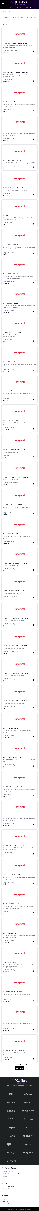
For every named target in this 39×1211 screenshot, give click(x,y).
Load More (19, 1068)
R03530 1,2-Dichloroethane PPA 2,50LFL (15, 590)
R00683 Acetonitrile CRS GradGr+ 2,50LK (15, 43)
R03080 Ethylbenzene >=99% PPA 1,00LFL (15, 449)
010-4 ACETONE (8, 131)
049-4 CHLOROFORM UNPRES (12, 874)
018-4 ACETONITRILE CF (10, 362)
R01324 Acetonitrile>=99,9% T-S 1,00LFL (15, 160)
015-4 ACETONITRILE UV (10, 244)
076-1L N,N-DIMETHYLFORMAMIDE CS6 (15, 1050)
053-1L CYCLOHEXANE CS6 (11, 904)
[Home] (19, 1081)
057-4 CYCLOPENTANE (9, 962)
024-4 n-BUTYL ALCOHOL (10, 420)
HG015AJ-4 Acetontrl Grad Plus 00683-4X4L (16, 72)
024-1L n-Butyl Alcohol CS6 (11, 391)
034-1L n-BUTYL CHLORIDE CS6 (12, 504)
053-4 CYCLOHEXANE (9, 933)
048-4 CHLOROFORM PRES (11, 816)
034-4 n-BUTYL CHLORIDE (10, 534)
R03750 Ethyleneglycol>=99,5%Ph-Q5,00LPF (16, 673)
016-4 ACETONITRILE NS (10, 274)
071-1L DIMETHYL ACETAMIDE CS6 (13, 992)
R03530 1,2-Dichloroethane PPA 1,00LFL (15, 563)
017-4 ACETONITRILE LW (10, 303)
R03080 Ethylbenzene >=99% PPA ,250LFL (15, 477)
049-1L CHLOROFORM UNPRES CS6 (13, 845)
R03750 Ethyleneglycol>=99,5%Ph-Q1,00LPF (16, 618)
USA (2, 11)
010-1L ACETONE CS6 (9, 102)
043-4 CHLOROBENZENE (10, 728)
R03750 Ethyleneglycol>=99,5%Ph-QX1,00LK (16, 700)
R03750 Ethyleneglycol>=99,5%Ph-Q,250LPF (16, 645)
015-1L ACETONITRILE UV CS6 (12, 215)
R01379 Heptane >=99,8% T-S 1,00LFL (14, 188)
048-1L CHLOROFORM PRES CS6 (12, 787)
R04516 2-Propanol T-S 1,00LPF (12, 757)
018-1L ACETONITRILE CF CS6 (12, 332)
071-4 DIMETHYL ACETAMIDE (11, 1021)
